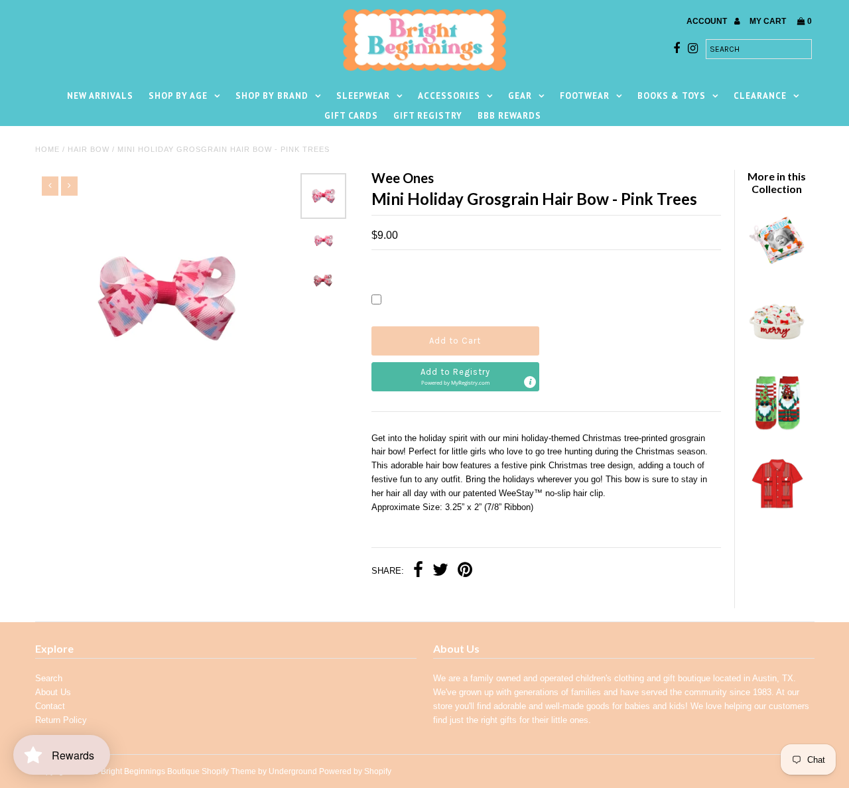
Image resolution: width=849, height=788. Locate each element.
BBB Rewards (509, 115)
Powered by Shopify (355, 771)
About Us (53, 692)
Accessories (449, 95)
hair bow (88, 149)
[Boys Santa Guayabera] (777, 514)
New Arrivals (100, 95)
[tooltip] (530, 382)
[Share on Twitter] (440, 571)
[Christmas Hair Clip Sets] (777, 351)
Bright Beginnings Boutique (150, 771)
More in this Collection (777, 182)
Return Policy (61, 720)
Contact (50, 706)
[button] (455, 376)
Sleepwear (363, 95)
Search (48, 678)
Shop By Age (178, 95)
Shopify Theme (229, 771)
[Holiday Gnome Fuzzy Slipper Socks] (777, 433)
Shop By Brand (271, 95)
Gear (520, 95)
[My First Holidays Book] (777, 269)
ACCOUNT (707, 21)
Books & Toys (671, 95)
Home (47, 149)
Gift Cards (351, 115)
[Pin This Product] (465, 571)
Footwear (585, 95)
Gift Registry (427, 115)
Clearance (760, 95)
